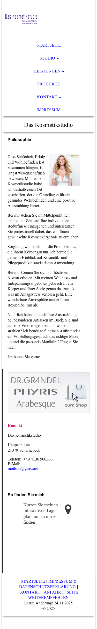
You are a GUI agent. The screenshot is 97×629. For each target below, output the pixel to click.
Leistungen (47, 71)
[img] (48, 19)
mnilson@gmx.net (23, 468)
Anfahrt (54, 592)
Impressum (48, 110)
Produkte (48, 84)
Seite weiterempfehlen (53, 594)
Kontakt (47, 97)
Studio (47, 58)
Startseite (48, 45)
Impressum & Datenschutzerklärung (48, 583)
